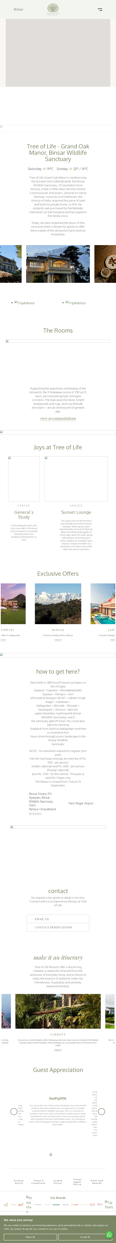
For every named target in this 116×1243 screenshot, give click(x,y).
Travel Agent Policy (77, 1182)
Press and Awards (97, 1181)
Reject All (30, 1237)
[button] (58, 919)
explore (58, 639)
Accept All (85, 1237)
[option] (58, 264)
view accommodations (58, 418)
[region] (58, 1229)
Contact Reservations (53, 927)
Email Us (42, 919)
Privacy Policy (19, 1181)
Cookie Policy (58, 1181)
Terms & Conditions (38, 1181)
